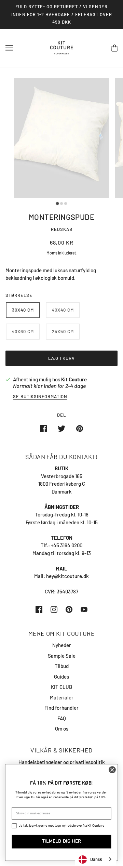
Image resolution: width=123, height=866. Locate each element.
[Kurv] (114, 47)
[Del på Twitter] (61, 428)
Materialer (61, 697)
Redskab (61, 229)
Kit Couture (74, 379)
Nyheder (61, 645)
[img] (38, 609)
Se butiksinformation (40, 396)
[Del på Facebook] (43, 428)
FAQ (61, 718)
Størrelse (18, 295)
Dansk (96, 859)
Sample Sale (62, 656)
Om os (61, 728)
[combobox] (95, 859)
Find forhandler (61, 708)
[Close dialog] (112, 770)
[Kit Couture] (61, 47)
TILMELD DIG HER (61, 841)
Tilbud (62, 666)
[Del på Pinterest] (79, 428)
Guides (61, 676)
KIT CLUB (61, 687)
